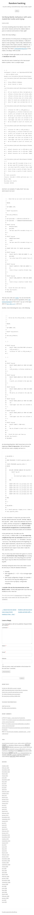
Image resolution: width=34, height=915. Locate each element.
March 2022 (5, 773)
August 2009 (5, 866)
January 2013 (5, 799)
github (5, 748)
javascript (12, 749)
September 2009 (6, 864)
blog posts (24, 48)
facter (21, 747)
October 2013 (5, 793)
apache (12, 743)
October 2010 (5, 839)
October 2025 (5, 766)
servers (19, 755)
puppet (4, 755)
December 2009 (6, 858)
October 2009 (5, 862)
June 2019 (4, 785)
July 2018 (4, 787)
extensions (17, 747)
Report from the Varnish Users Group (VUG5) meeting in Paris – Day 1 (9, 612)
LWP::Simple (22, 749)
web (17, 756)
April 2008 (4, 892)
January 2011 (5, 833)
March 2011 (5, 829)
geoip (30, 747)
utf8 (26, 597)
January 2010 (5, 856)
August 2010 (5, 843)
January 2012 (5, 815)
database (11, 745)
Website (4, 658)
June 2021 (4, 777)
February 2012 (5, 813)
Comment (5, 627)
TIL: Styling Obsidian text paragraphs (11, 694)
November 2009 (6, 860)
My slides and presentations (9, 708)
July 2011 (4, 823)
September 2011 (6, 819)
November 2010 (6, 837)
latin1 (6, 597)
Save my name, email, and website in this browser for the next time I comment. (16, 667)
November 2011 (6, 817)
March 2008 (5, 894)
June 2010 (4, 847)
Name (4, 646)
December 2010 (6, 835)
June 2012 (4, 807)
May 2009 (4, 870)
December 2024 (6, 770)
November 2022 (6, 771)
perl (16, 597)
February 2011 (5, 831)
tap (18, 597)
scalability (14, 754)
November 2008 (6, 880)
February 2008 (5, 896)
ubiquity (25, 755)
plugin (19, 753)
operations (26, 750)
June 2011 (4, 825)
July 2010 (4, 845)
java (9, 749)
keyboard (17, 749)
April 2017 (4, 789)
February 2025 (5, 768)
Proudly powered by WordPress (9, 912)
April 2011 (4, 827)
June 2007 (4, 902)
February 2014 (5, 791)
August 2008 (5, 884)
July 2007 (4, 900)
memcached (28, 749)
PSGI (30, 753)
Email (4, 652)
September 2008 (6, 882)
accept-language (6, 743)
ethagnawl (4, 727)
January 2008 (5, 898)
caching (23, 743)
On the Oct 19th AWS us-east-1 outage (11, 688)
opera (20, 750)
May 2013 (4, 795)
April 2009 (4, 872)
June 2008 (4, 888)
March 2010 (5, 852)
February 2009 (5, 876)
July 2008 (4, 886)
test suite (22, 597)
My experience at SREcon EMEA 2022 (11, 696)
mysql (9, 597)
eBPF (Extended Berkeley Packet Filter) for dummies (15, 690)
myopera (11, 751)
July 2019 (4, 783)
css (7, 745)
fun (28, 747)
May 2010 (4, 849)
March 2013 (5, 797)
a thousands (17, 48)
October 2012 (5, 801)
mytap (17, 298)
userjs (7, 756)
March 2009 (5, 874)
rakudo (9, 755)
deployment (21, 745)
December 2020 (6, 779)
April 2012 (4, 809)
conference (28, 743)
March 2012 (5, 811)
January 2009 (5, 878)
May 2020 (4, 781)
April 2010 (4, 850)
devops (11, 747)
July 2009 (4, 868)
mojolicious (5, 750)
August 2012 (5, 803)
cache (19, 743)
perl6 (15, 753)
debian (16, 745)
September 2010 (6, 841)
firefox (24, 747)
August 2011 (5, 821)
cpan (4, 744)
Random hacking (17, 3)
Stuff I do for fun (6, 706)
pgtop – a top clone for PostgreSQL (16, 718)
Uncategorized (18, 595)
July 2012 (4, 805)
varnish (13, 756)
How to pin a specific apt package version (12, 692)
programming (25, 753)
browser (15, 743)
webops (22, 756)
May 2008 (4, 890)
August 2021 (5, 775)
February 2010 (5, 854)
